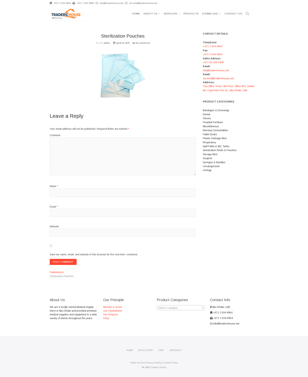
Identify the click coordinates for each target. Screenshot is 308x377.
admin (106, 43)
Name (54, 186)
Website (54, 226)
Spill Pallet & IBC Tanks (216, 146)
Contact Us (233, 13)
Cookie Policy (170, 362)
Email (54, 206)
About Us (150, 13)
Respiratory (209, 142)
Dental (206, 114)
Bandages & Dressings (216, 110)
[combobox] (181, 307)
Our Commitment (112, 310)
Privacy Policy (153, 362)
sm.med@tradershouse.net (142, 3)
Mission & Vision (112, 307)
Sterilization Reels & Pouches (220, 150)
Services (170, 13)
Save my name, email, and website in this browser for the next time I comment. (94, 254)
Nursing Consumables (215, 130)
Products (191, 13)
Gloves (207, 118)
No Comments (142, 43)
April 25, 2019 (122, 43)
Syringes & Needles (214, 162)
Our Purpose (110, 314)
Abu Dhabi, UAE (221, 307)
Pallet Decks (210, 134)
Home (136, 13)
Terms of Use (137, 362)
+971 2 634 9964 (62, 3)
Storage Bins (210, 154)
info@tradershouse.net (111, 3)
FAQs (106, 318)
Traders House (158, 367)
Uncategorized (211, 166)
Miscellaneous (211, 126)
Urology (207, 170)
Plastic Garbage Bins (215, 138)
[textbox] (181, 307)
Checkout (175, 350)
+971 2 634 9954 (85, 3)
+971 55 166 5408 (213, 62)
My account (145, 350)
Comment (55, 135)
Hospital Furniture (213, 122)
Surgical (207, 158)
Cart (161, 350)
